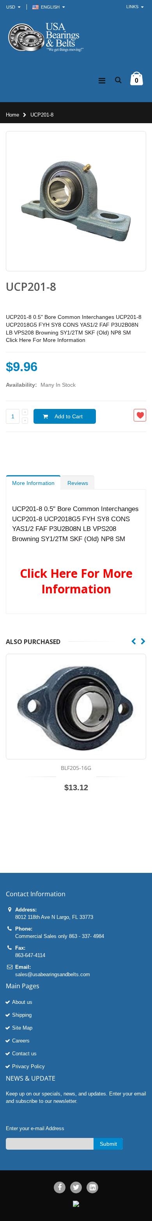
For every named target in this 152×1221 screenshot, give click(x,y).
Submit (108, 1144)
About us (22, 1002)
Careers (21, 1041)
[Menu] (102, 80)
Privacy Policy (28, 1066)
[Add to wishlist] (140, 415)
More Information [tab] (33, 483)
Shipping (22, 1015)
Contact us (24, 1053)
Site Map (22, 1028)
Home (12, 115)
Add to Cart (69, 416)
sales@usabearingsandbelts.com (52, 974)
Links (132, 6)
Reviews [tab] (77, 483)
